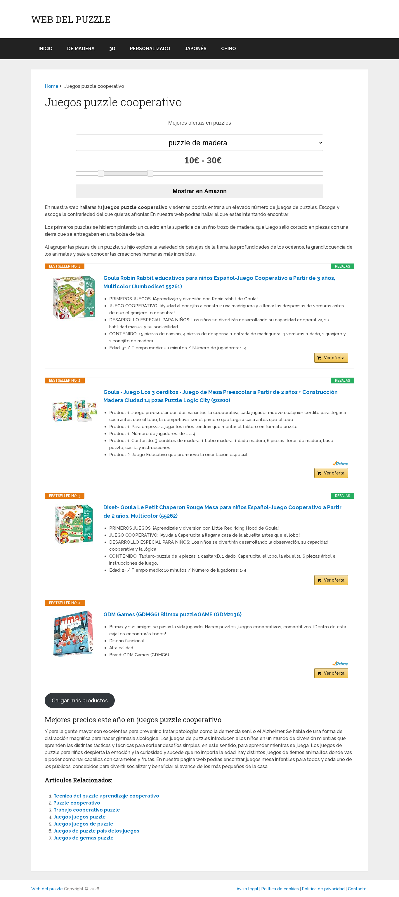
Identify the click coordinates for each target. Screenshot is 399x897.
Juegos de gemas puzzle (83, 838)
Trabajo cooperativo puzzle (86, 810)
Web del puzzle (71, 19)
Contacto (357, 888)
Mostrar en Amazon (200, 191)
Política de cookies (280, 888)
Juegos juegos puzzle (79, 817)
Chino (228, 48)
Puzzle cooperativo (76, 803)
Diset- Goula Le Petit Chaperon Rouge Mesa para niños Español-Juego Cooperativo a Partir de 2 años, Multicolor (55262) (222, 511)
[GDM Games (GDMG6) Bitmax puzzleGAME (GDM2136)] (74, 633)
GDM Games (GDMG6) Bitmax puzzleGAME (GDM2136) (172, 614)
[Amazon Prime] (340, 463)
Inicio (46, 48)
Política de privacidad (323, 888)
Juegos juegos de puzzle (83, 824)
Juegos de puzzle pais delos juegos (96, 831)
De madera (81, 48)
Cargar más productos (80, 700)
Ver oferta (334, 357)
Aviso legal (247, 888)
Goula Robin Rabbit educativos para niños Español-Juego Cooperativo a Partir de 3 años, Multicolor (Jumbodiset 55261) (219, 282)
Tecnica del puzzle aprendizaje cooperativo (106, 796)
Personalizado (150, 48)
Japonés (196, 48)
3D (112, 48)
